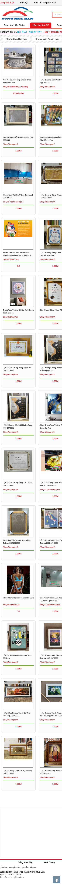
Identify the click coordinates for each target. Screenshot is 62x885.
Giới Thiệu (49, 862)
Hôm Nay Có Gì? (41, 25)
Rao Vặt (24, 2)
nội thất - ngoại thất (29, 32)
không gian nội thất (16, 39)
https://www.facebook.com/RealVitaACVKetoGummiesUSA (28, 598)
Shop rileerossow (11, 259)
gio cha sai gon (29, 867)
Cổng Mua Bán (7, 2)
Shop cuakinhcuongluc (13, 202)
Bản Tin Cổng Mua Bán (45, 2)
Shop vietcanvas (10, 317)
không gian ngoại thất (47, 39)
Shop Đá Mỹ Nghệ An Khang (15, 87)
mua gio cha (14, 867)
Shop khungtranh (47, 87)
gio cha (3, 867)
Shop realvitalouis (11, 605)
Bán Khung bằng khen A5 (51, 310)
